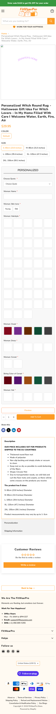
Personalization (11, 523)
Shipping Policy (12, 700)
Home (4, 33)
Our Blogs (43, 703)
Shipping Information (13, 531)
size (3, 143)
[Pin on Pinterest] (19, 430)
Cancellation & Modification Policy (22, 703)
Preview (28, 410)
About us (11, 697)
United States (27, 663)
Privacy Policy (40, 697)
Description (9, 441)
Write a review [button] (28, 565)
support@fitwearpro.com (21, 620)
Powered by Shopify (28, 709)
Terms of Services (25, 697)
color (5, 131)
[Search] (51, 21)
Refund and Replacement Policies (34, 700)
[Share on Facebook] (3, 430)
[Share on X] (9, 430)
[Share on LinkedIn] (14, 430)
